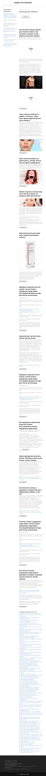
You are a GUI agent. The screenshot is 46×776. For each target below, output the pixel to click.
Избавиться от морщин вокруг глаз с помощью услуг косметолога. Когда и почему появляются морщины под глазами (30, 702)
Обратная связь (8, 767)
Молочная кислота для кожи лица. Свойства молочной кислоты (29, 235)
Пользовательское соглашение (15, 763)
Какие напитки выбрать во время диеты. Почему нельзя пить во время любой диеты (30, 160)
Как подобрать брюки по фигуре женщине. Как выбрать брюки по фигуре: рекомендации (10, 44)
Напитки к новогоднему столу (26, 17)
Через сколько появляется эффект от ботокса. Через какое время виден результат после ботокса (30, 117)
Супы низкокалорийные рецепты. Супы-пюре (29, 682)
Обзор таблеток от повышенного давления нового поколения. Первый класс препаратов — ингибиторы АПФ (30, 706)
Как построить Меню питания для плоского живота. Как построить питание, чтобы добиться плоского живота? (30, 33)
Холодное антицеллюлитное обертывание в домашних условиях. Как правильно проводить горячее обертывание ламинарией (30, 685)
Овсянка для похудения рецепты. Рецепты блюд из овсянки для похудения (10, 36)
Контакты (7, 763)
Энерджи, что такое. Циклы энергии (27, 674)
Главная (5, 5)
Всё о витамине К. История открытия (28, 680)
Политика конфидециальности (11, 764)
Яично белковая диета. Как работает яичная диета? (31, 736)
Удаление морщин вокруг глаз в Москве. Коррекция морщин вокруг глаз (10, 25)
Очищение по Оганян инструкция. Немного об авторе (31, 734)
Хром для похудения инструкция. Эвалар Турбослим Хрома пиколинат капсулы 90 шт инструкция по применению (30, 633)
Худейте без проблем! (23, 2)
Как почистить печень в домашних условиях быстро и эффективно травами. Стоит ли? (30, 491)
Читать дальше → (23, 108)
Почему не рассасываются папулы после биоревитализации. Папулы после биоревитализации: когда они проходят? (30, 624)
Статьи (14, 5)
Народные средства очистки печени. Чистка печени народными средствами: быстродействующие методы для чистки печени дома (30, 291)
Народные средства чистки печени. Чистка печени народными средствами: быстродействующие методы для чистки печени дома (30, 379)
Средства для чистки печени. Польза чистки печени (30, 337)
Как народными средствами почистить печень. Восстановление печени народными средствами (29, 425)
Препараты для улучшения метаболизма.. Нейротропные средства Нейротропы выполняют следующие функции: (29, 666)
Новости (10, 5)
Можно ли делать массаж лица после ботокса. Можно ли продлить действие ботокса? (30, 194)
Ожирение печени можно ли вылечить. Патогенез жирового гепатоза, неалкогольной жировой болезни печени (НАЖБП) (30, 615)
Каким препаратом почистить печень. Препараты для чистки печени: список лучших (30, 458)
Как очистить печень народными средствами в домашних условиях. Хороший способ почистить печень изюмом (30, 574)
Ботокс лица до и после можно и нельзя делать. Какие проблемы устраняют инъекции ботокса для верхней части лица (29, 718)
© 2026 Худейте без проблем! (11, 760)
